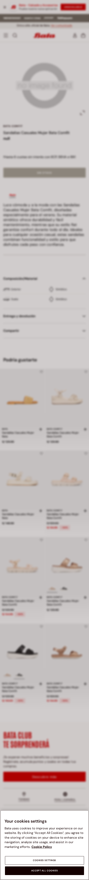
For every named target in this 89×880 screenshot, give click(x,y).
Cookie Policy (41, 847)
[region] (44, 845)
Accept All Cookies (44, 870)
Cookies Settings (44, 860)
